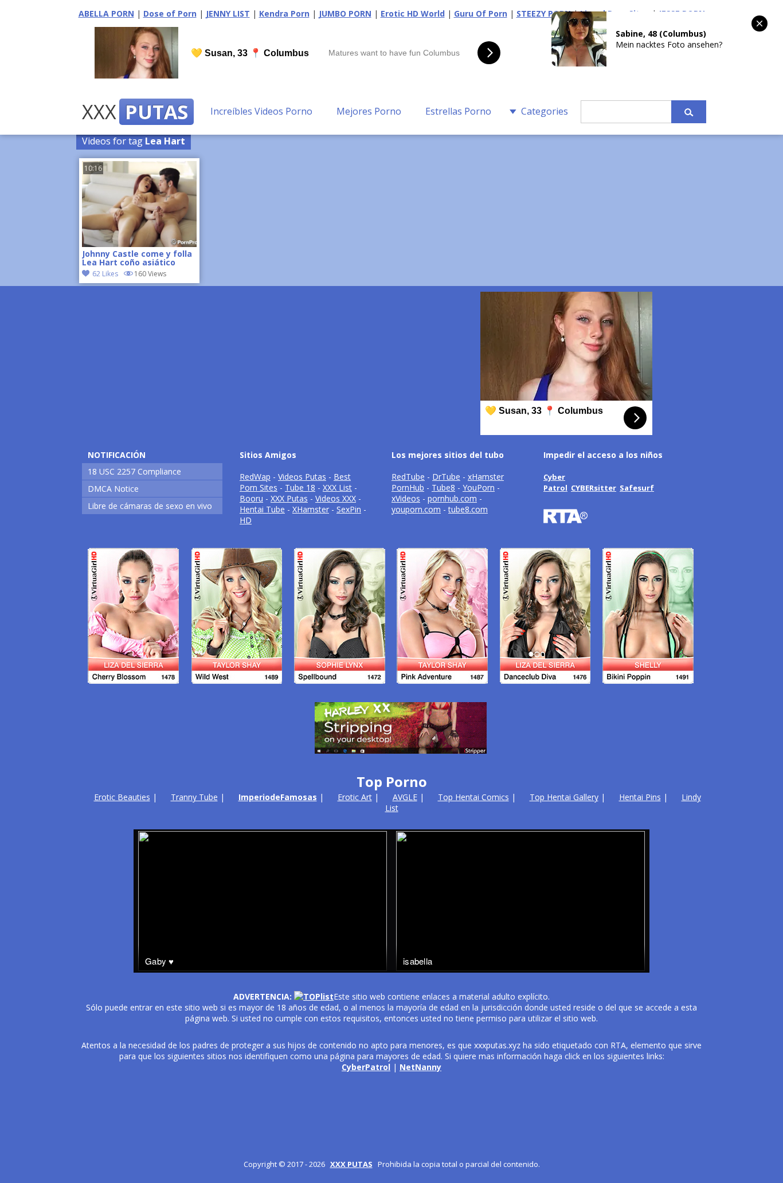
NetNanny (420, 1066)
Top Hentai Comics (473, 797)
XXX (135, 112)
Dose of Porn (170, 13)
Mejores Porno (368, 111)
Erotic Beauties (122, 797)
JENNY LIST (228, 13)
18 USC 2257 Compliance (134, 471)
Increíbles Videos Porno (261, 111)
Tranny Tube (194, 797)
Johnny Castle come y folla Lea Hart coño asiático (137, 258)
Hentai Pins (640, 797)
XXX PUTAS (351, 1164)
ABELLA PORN (106, 13)
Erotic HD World (413, 13)
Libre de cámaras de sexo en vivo (150, 505)
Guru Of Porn (480, 13)
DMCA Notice (113, 488)
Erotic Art (355, 797)
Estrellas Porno (458, 111)
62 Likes (105, 274)
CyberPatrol (366, 1066)
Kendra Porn (284, 13)
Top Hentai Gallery (564, 797)
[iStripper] (391, 688)
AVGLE (405, 797)
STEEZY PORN (543, 13)
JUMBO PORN (345, 13)
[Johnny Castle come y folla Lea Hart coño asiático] (139, 243)
